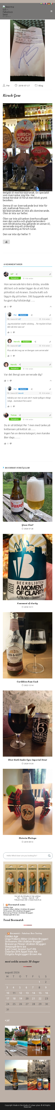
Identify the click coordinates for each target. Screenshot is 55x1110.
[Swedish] (41, 3)
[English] (44, 3)
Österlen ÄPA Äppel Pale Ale (21, 951)
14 (33, 992)
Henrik (17, 342)
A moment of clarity (27, 603)
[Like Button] (6, 242)
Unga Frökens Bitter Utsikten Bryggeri (19, 909)
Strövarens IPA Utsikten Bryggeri (17, 911)
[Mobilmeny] (51, 11)
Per (8, 86)
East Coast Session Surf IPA (20, 949)
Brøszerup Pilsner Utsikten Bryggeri (18, 913)
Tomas (14, 415)
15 (40, 992)
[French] (46, 3)
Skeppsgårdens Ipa (11, 915)
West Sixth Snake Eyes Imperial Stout (27, 759)
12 (20, 992)
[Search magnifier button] (49, 856)
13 (27, 992)
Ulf (12, 274)
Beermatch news (16, 904)
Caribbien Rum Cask (27, 681)
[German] (49, 3)
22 (40, 998)
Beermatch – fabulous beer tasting (26, 933)
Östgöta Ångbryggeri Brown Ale (23, 954)
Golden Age (8, 907)
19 (20, 998)
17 (7, 998)
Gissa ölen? (27, 525)
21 (33, 998)
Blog (41, 86)
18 (14, 998)
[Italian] (51, 3)
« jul (7, 1020)
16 (46, 992)
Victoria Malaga (27, 838)
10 (7, 992)
